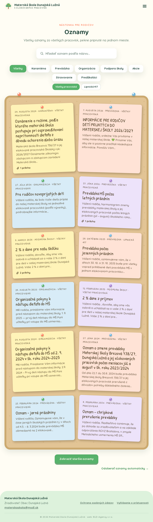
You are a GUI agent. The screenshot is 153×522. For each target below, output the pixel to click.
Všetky (18, 68)
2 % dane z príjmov (97, 298)
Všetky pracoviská (66, 86)
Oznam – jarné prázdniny (35, 412)
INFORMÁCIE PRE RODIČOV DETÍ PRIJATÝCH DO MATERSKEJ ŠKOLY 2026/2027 (107, 125)
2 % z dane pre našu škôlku (37, 249)
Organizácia (87, 68)
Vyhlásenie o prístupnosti (133, 502)
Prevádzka (62, 68)
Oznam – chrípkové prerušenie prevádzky (99, 414)
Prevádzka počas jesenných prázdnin (98, 251)
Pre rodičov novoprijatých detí (39, 194)
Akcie (136, 68)
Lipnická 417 (91, 86)
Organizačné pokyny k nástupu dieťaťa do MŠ (33, 301)
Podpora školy (114, 68)
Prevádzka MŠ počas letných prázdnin (98, 196)
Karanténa (39, 68)
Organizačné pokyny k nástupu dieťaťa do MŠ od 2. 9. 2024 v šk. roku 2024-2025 (38, 353)
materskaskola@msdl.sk (21, 507)
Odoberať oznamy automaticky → (125, 468)
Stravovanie (64, 77)
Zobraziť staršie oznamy (76, 459)
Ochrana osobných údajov (96, 502)
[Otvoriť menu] (145, 6)
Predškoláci (89, 77)
